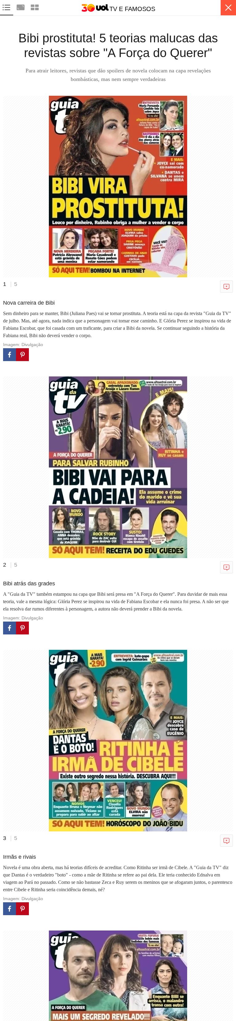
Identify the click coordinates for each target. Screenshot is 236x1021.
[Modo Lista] (7, 6)
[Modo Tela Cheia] (21, 6)
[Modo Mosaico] (34, 6)
